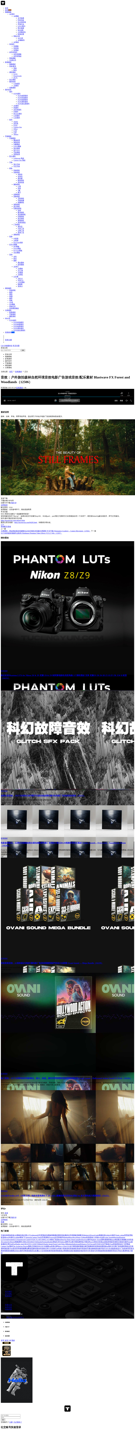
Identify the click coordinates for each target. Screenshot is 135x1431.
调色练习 (82, 1242)
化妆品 (20, 176)
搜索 (23, 350)
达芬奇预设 (17, 56)
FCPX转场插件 (23, 97)
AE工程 (20, 38)
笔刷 (10, 236)
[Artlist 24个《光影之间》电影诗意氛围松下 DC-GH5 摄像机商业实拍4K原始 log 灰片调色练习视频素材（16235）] (48, 1189)
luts (103, 1242)
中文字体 (17, 166)
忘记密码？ (18, 1422)
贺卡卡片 (17, 150)
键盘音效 (76, 1248)
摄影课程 (12, 316)
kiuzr (113, 1240)
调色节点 (68, 1242)
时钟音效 (96, 1246)
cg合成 (101, 1237)
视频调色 (18, 1242)
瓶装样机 (21, 180)
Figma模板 (17, 248)
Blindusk (66, 1237)
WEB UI (20, 280)
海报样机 (21, 220)
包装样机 (17, 172)
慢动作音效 (40, 1248)
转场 (6, 1235)
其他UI (20, 286)
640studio (38, 1242)
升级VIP (13, 503)
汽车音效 (90, 1251)
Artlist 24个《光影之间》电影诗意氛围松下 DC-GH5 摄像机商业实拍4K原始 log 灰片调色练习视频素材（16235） (55, 1196)
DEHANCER (41, 1246)
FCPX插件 (17, 93)
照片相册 (21, 28)
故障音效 (104, 1251)
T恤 (19, 190)
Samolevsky (22, 1240)
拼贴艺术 (12, 306)
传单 (19, 210)
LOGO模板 (17, 146)
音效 (15, 68)
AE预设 (16, 42)
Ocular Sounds (109, 1237)
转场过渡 (21, 34)
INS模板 (12, 304)
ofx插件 (20, 1251)
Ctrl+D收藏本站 (6, 346)
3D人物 (20, 270)
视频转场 (102, 1235)
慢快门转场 (54, 1240)
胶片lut (10, 1248)
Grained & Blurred (9, 1242)
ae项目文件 (111, 1246)
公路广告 (21, 230)
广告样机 (17, 224)
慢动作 (87, 1242)
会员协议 (8, 1307)
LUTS (15, 74)
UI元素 (16, 276)
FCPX (15, 125)
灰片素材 (12, 79)
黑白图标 (21, 262)
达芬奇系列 (13, 52)
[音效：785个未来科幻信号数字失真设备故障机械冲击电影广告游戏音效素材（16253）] (48, 789)
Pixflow (81, 1240)
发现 (8, 10)
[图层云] (3, 4)
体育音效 (52, 1251)
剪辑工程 (17, 36)
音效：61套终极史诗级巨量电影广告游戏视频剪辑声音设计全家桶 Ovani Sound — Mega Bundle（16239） (52, 963)
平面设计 (107, 1244)
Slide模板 (17, 252)
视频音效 (7, 1251)
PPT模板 (16, 246)
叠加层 (30, 1248)
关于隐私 (8, 1294)
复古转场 (98, 1242)
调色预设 (12, 72)
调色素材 (76, 1246)
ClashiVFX (29, 1240)
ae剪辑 (64, 1251)
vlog (6, 1240)
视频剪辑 (108, 1240)
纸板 (10, 300)
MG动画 (20, 30)
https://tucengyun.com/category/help (13, 520)
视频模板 (8, 12)
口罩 (19, 186)
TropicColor (57, 1244)
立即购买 (4, 505)
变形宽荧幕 (17, 1248)
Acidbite (17, 1237)
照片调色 (12, 156)
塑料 (10, 294)
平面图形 (12, 138)
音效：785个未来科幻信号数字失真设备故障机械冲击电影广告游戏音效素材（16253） (43, 795)
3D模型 (16, 85)
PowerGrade (18, 76)
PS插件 (16, 111)
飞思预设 (126, 1244)
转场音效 (89, 1237)
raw (7, 1237)
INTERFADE (99, 1244)
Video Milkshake (66, 1244)
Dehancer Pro (85, 1244)
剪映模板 (12, 58)
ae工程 (92, 1242)
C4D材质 (17, 83)
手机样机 (21, 198)
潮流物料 (8, 288)
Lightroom (33, 1235)
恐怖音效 (26, 1251)
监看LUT (38, 1251)
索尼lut (32, 1251)
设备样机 (17, 196)
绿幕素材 (12, 87)
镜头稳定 (70, 1251)
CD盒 (11, 302)
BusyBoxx (72, 1237)
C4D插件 (17, 116)
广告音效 (124, 1248)
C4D (15, 132)
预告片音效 (32, 1246)
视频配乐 (125, 1240)
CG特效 (96, 1237)
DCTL (16, 78)
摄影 (47, 1246)
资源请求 (10, 332)
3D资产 (16, 266)
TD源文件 (12, 60)
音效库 (106, 1242)
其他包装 (21, 182)
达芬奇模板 (17, 54)
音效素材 (64, 1235)
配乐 (15, 70)
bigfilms (61, 1240)
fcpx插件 (87, 1240)
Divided (10, 1240)
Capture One (18, 127)
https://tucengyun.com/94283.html (25, 522)
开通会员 (8, 1305)
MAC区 (7, 318)
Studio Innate (48, 1244)
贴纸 (10, 292)
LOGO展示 (21, 26)
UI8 (23, 1242)
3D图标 (20, 268)
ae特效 (59, 1248)
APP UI (20, 278)
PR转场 (16, 48)
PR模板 (16, 46)
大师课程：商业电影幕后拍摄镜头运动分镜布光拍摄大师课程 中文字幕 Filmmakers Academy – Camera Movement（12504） (46, 531)
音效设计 (117, 1248)
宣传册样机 (22, 214)
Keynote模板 (18, 250)
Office (16, 129)
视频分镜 (83, 1246)
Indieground (76, 1244)
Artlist (107, 1235)
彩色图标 (21, 264)
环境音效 (83, 1248)
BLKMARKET (29, 1242)
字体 (10, 162)
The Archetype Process (20, 1246)
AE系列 (12, 14)
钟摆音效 (103, 1246)
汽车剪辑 (97, 1251)
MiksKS (41, 1244)
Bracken (116, 1237)
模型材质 (12, 81)
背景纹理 (17, 154)
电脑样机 (21, 202)
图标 (15, 260)
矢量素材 (17, 144)
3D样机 (20, 274)
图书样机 (21, 212)
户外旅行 (53, 1248)
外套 (19, 188)
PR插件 (16, 107)
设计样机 (17, 206)
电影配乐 (118, 1240)
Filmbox (62, 1242)
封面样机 (21, 216)
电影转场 (112, 1242)
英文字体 (17, 164)
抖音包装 (21, 20)
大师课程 (8, 310)
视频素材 (12, 64)
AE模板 (16, 16)
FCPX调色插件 (23, 101)
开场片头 (21, 24)
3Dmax (16, 134)
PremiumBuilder (47, 1242)
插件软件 (8, 89)
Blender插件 (18, 114)
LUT (28, 1235)
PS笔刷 (16, 238)
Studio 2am (19, 1244)
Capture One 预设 (19, 160)
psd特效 (114, 1244)
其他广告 (21, 232)
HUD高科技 (22, 22)
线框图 (20, 284)
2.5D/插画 (21, 282)
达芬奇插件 (17, 109)
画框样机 (17, 234)
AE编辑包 (21, 40)
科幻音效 (119, 1242)
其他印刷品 (22, 222)
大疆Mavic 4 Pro (60, 1246)
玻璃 (10, 296)
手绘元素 (121, 1251)
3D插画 (20, 272)
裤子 (19, 192)
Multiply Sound (96, 1240)
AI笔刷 (16, 240)
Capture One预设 (7, 1246)
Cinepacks (28, 1237)
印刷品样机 (17, 208)
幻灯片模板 (13, 244)
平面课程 (12, 314)
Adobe (16, 121)
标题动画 (97, 1248)
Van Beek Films (69, 1240)
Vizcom (92, 1244)
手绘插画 (17, 152)
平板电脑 (21, 200)
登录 (6, 1213)
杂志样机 (21, 218)
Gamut (77, 1240)
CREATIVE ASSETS (30, 1244)
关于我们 (8, 1291)
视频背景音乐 (112, 1251)
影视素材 (8, 62)
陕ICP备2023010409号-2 (15, 1317)
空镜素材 (89, 1246)
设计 (121, 1244)
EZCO (15, 1240)
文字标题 (21, 18)
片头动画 (110, 1248)
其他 (10, 254)
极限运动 (14, 1251)
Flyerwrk (52, 1237)
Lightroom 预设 (19, 158)
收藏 (2, 1222)
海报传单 (17, 142)
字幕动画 (90, 1248)
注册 (11, 1422)
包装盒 (20, 174)
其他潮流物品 (14, 308)
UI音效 (64, 1248)
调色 (103, 1240)
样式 (15, 258)
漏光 (34, 1248)
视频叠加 (24, 1248)
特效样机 (17, 170)
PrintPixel (12, 1244)
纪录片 (47, 1248)
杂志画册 (17, 148)
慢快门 (22, 1237)
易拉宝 (20, 226)
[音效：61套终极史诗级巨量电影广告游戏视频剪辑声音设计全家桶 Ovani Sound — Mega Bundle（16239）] (48, 956)
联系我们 (8, 1296)
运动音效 (45, 1251)
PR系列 (11, 44)
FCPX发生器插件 (24, 103)
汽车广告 (21, 228)
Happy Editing (81, 1237)
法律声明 (8, 1309)
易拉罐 (20, 178)
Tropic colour (119, 1235)
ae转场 (51, 1246)
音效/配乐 (12, 66)
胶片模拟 (75, 1242)
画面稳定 (77, 1251)
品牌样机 (17, 194)
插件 (10, 91)
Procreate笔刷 (18, 242)
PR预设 (16, 50)
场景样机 (17, 204)
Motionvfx (86, 1235)
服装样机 (17, 184)
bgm (129, 1242)
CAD (15, 131)
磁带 (10, 298)
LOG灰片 (69, 1246)
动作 (15, 256)
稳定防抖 (83, 1251)
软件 (10, 120)
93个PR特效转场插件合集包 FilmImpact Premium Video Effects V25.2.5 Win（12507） (31, 533)
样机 (10, 168)
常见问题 (16, 346)
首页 (6, 8)
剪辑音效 (58, 1251)
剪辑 (2, 526)
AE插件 (16, 105)
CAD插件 (17, 118)
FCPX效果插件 (23, 95)
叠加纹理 (17, 140)
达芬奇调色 (44, 1237)
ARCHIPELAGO (44, 1240)
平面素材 (8, 136)
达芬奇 (16, 123)
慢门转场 (118, 1246)
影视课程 (12, 312)
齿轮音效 (70, 1248)
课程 (59, 1235)
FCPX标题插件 (23, 99)
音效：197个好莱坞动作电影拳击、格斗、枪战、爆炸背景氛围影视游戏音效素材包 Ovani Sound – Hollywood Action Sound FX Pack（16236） (66, 1078)
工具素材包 (22, 32)
